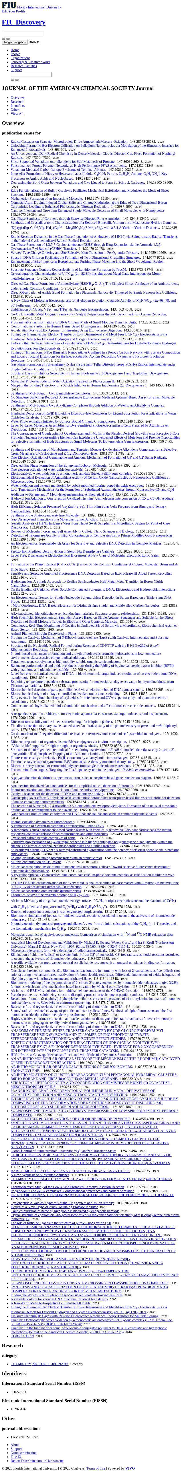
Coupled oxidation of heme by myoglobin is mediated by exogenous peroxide (65, 1211)
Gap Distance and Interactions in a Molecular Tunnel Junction (54, 519)
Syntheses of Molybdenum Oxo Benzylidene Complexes (50, 393)
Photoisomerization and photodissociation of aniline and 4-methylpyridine (62, 790)
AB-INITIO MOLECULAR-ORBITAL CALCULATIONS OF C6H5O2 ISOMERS (71, 1067)
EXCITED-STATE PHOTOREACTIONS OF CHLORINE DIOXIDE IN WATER (70, 1119)
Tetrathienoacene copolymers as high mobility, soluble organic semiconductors (65, 661)
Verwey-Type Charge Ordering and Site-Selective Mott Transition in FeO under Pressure (74, 252)
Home (15, 50)
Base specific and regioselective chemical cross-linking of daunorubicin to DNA (67, 1006)
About (15, 1445)
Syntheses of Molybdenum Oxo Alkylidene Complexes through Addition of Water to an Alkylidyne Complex (87, 405)
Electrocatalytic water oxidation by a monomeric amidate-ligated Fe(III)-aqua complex (71, 473)
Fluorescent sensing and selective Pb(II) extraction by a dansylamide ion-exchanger (69, 758)
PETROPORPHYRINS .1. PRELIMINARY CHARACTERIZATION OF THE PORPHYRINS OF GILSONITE (92, 1195)
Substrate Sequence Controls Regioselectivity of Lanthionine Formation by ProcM (68, 269)
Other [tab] (15, 110)
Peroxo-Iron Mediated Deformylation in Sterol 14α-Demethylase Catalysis (63, 551)
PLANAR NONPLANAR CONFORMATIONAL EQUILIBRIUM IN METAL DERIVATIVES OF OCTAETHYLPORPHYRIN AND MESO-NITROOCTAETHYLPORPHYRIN (83, 1093)
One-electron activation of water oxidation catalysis (46, 469)
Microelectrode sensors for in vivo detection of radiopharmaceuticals (58, 950)
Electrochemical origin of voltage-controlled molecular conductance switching (65, 693)
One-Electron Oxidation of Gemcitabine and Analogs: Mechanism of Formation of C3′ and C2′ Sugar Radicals (88, 457)
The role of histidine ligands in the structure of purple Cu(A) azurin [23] (61, 1223)
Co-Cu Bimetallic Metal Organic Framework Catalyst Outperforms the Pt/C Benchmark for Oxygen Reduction (88, 314)
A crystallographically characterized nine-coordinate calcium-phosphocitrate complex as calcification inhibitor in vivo (92, 875)
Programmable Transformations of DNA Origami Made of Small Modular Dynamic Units (73, 322)
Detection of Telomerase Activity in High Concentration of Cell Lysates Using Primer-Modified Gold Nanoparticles (91, 535)
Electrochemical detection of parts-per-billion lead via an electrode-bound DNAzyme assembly (77, 689)
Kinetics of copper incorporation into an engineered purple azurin (56, 911)
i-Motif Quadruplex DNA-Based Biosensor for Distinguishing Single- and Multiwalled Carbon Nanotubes (85, 605)
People (15, 54)
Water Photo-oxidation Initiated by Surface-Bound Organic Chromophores (63, 421)
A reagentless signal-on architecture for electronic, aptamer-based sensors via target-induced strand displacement (89, 714)
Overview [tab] (18, 98)
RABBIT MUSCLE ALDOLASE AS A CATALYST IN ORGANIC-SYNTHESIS (70, 1171)
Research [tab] (17, 102)
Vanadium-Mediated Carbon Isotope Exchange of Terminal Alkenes (58, 169)
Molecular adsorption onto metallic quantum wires (46, 891)
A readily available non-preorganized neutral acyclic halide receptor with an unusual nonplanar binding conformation (92, 962)
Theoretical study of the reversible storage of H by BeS (50, 895)
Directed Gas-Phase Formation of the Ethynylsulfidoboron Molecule (58, 465)
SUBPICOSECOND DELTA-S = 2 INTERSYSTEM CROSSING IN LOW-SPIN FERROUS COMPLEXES (89, 1283)
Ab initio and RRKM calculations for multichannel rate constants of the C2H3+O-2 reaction (75, 990)
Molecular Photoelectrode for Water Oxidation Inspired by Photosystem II (62, 381)
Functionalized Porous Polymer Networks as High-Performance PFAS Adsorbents (68, 165)
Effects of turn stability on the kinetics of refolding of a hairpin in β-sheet (61, 722)
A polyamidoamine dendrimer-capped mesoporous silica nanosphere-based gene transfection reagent (81, 778)
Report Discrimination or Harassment (37, 1461)
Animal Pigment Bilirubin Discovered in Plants (44, 633)
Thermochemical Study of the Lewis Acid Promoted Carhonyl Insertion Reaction (67, 1187)
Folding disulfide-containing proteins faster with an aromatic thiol (56, 858)
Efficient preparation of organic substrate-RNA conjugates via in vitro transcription (68, 742)
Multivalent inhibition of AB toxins (36, 862)
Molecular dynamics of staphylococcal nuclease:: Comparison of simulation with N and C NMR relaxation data (92, 934)
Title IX (16, 1457)
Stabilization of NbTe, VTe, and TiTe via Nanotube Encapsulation (59, 309)
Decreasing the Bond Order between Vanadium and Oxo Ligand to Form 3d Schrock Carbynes (77, 182)
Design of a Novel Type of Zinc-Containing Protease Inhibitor (54, 1207)
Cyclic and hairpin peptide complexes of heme (43, 838)
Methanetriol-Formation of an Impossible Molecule (46, 198)
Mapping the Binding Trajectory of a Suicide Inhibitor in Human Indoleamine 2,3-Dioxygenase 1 (79, 385)
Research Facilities (24, 66)
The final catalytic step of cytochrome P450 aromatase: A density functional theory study (72, 762)
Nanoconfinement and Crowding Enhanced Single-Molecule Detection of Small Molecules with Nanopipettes (87, 210)
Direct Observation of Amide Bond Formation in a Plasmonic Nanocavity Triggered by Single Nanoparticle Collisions (93, 292)
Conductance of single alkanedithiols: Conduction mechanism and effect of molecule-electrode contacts (83, 706)
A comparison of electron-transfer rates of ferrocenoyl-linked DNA (57, 826)
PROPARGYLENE (25, 1071)
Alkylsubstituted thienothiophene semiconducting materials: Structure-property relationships (75, 613)
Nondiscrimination (24, 1453)
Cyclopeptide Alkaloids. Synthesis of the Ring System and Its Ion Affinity (62, 1203)
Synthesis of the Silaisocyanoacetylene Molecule (45, 515)
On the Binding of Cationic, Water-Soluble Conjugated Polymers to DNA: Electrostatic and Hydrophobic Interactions (93, 589)
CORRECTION (22, 1336)
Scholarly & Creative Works (30, 62)
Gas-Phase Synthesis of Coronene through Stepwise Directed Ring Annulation (66, 218)
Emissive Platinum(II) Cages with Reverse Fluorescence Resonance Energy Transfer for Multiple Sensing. (85, 1316)
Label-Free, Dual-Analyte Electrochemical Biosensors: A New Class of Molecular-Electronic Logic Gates (85, 555)
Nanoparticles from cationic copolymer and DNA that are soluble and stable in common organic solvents (84, 814)
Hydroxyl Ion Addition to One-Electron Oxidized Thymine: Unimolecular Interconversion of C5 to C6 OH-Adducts (92, 498)
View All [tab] (17, 114)
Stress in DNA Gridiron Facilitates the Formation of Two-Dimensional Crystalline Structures (75, 257)
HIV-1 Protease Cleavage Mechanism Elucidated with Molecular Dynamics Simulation (72, 1055)
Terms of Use (96, 1468)
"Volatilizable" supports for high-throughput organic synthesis (54, 746)
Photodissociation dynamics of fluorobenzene (42, 822)
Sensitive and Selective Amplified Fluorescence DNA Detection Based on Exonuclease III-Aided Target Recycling (91, 573)
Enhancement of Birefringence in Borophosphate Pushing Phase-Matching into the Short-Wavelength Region (87, 261)
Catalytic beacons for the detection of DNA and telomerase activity (57, 794)
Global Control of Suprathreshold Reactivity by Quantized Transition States (63, 1151)
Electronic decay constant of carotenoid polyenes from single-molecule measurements (70, 766)
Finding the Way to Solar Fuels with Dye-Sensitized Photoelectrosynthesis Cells (67, 1295)
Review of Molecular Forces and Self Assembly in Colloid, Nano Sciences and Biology (72, 531)
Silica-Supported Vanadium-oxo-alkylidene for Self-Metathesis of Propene (63, 161)
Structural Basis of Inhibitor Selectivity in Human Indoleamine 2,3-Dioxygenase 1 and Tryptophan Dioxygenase (89, 373)
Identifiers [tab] (18, 106)
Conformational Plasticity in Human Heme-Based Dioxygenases (56, 326)
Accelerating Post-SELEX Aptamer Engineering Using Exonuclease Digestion (66, 330)
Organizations (20, 58)
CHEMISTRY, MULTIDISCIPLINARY (40, 1364)
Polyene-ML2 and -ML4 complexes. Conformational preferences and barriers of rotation (72, 1191)
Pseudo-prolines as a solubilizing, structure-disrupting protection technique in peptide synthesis (77, 994)
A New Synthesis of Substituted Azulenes (40, 1175)
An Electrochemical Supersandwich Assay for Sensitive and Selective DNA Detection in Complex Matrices (86, 543)
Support (16, 70)
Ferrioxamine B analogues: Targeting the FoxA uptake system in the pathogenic (82, 770)
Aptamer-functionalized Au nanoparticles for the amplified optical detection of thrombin (72, 786)
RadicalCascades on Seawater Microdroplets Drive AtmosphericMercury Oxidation (69, 141)
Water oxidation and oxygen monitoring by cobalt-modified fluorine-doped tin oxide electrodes (77, 485)
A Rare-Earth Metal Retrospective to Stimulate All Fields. (51, 1303)
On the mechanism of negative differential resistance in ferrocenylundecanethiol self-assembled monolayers (85, 734)
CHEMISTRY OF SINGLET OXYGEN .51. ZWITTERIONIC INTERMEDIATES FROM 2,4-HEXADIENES (91, 1179)
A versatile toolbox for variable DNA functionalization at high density (59, 1299)
